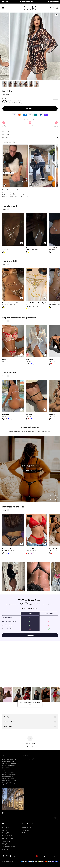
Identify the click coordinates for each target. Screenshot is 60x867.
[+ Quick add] (21, 243)
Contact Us (5, 849)
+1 (10, 418)
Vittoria (51, 359)
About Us (4, 830)
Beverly (4, 359)
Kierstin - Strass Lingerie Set (10, 303)
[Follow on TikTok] (15, 856)
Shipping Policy (6, 833)
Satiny (27, 359)
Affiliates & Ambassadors (8, 846)
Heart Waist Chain (54, 248)
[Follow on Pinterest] (11, 856)
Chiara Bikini (5, 414)
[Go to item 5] (25, 84)
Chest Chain (5, 248)
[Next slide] (56, 166)
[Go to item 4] (20, 84)
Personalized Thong (7, 549)
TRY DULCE (30, 635)
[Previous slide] (4, 166)
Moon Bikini (52, 414)
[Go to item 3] (15, 84)
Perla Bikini (29, 414)
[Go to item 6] (31, 84)
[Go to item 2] (10, 84)
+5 (10, 553)
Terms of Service (6, 841)
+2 (34, 363)
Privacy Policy (5, 844)
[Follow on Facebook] (3, 856)
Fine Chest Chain (30, 248)
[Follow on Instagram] (7, 856)
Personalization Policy (7, 835)
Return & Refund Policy (8, 838)
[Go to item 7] (36, 84)
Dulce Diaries (5, 827)
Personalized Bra (30, 549)
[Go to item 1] (4, 84)
